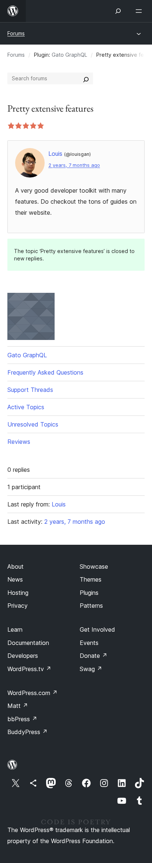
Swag (91, 669)
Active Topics (25, 407)
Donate (93, 655)
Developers (22, 655)
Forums (16, 33)
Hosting (17, 592)
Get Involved (97, 629)
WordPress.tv (29, 669)
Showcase (94, 566)
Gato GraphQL (69, 55)
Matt (17, 705)
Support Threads (30, 389)
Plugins (89, 592)
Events (89, 642)
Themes (90, 579)
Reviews (18, 441)
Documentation (28, 642)
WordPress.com (32, 693)
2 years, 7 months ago (74, 165)
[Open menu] (140, 11)
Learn (15, 629)
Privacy (17, 605)
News (15, 579)
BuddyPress (27, 732)
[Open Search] (118, 11)
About (15, 566)
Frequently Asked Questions (45, 372)
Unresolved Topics (32, 424)
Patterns (91, 605)
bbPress (22, 719)
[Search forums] (86, 78)
